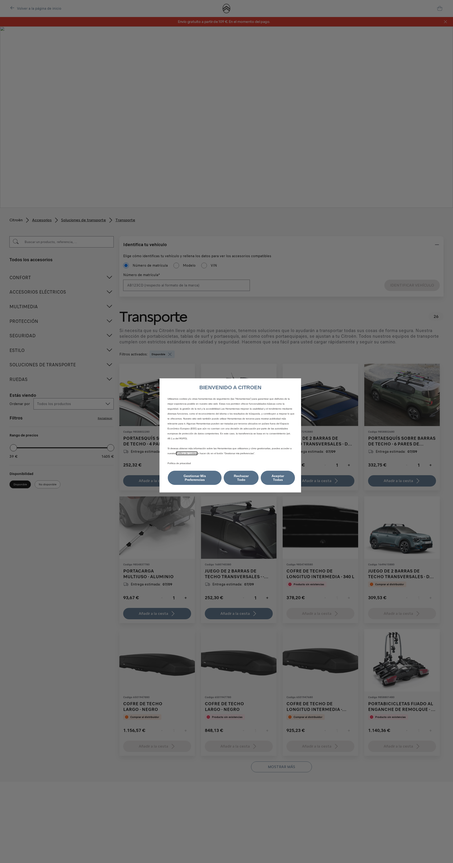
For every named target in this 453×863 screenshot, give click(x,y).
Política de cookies (186, 453)
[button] (195, 478)
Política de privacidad (179, 463)
